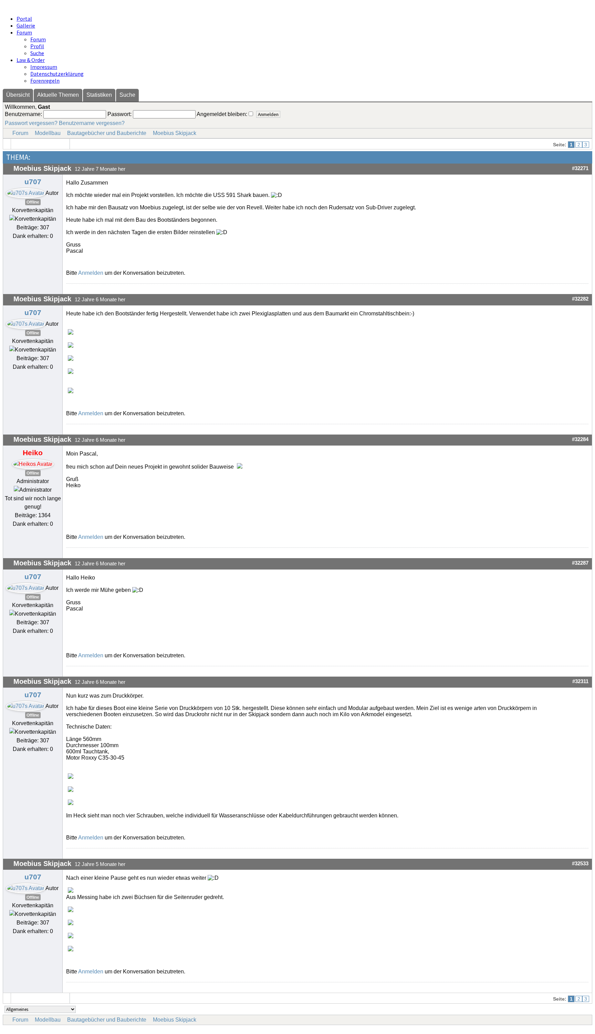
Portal (24, 18)
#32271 (580, 168)
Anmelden (90, 273)
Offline (33, 202)
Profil (37, 46)
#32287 (580, 563)
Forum (24, 32)
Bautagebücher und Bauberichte (106, 133)
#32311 (580, 681)
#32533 (580, 863)
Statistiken (99, 95)
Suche (37, 53)
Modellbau (48, 133)
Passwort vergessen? (31, 123)
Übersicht (18, 95)
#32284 (580, 439)
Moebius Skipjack (174, 133)
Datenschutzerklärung (57, 73)
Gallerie (26, 25)
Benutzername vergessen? (92, 123)
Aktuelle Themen (58, 95)
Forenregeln (45, 80)
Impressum (43, 66)
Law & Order (31, 59)
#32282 (580, 299)
